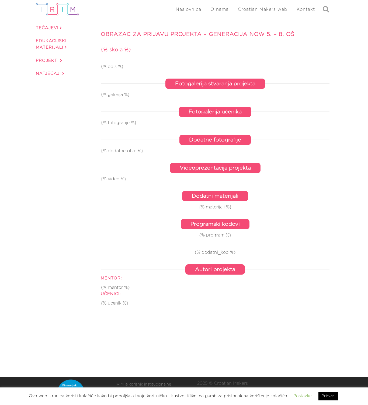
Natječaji (49, 74)
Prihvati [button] (328, 396)
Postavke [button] (302, 396)
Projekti (48, 61)
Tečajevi (48, 28)
